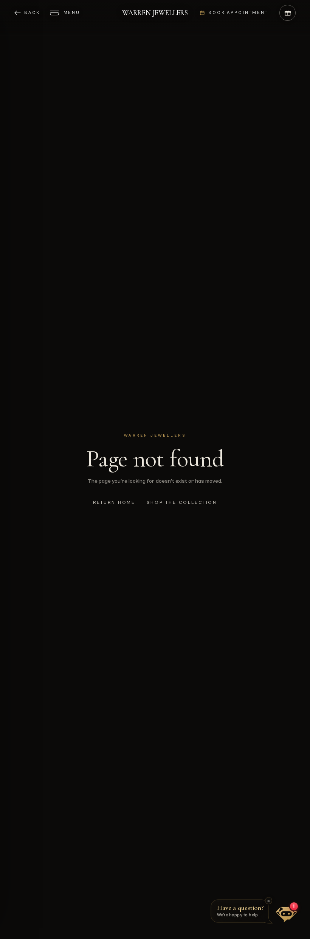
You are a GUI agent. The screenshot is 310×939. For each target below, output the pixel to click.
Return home (114, 502)
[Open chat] (286, 914)
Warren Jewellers (155, 12)
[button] (243, 913)
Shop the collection (182, 502)
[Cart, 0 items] (287, 13)
